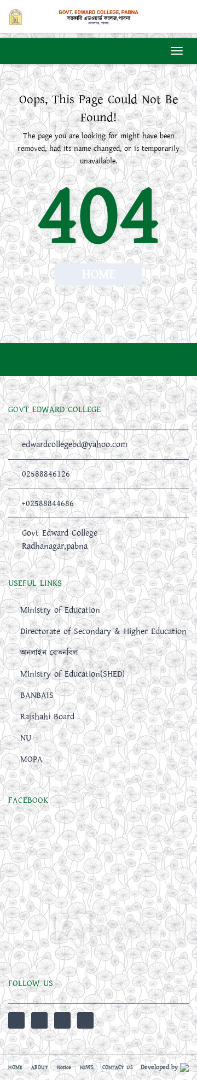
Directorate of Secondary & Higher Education (103, 631)
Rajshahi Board (47, 717)
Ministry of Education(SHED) (72, 674)
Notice (64, 1067)
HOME (15, 1067)
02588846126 (46, 474)
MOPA (31, 759)
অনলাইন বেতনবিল (49, 653)
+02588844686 (48, 503)
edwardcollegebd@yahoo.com (75, 444)
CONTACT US (117, 1067)
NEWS (87, 1067)
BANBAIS (37, 695)
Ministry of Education (60, 610)
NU (25, 738)
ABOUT (39, 1067)
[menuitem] (98, 684)
